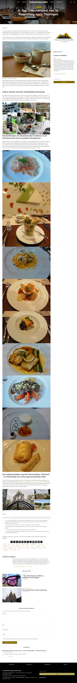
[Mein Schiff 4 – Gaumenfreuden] (26, 166)
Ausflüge (24, 2)
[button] (12, 542)
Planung (52, 2)
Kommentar (4, 613)
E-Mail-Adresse (5, 629)
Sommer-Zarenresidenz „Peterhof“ (36, 481)
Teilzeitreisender (38, 2)
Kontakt (65, 664)
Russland (38, 7)
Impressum (11, 664)
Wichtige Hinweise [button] (6, 517)
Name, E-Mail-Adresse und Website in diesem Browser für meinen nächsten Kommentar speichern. (21, 638)
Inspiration (59, 2)
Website (3, 634)
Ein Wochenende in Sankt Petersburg (34, 590)
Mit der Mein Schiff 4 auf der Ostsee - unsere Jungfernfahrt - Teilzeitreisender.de (24, 650)
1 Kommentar (51, 17)
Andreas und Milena (34, 17)
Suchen (64, 82)
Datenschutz (29, 664)
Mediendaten (48, 664)
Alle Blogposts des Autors (19, 566)
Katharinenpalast (23, 481)
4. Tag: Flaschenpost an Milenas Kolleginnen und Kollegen (32, 576)
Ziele (18, 2)
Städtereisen (29, 588)
